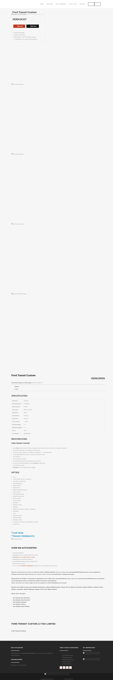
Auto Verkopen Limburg (19, 604)
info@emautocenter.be (68, 659)
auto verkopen (61, 572)
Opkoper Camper (98, 587)
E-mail (16, 389)
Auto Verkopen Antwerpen (20, 602)
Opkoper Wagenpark (29, 589)
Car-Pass (35, 463)
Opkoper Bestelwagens (39, 587)
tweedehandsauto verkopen (24, 572)
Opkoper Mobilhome (88, 587)
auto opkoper (25, 582)
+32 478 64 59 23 (66, 661)
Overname (16, 467)
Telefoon (17, 386)
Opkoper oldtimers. (52, 589)
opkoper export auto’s (72, 578)
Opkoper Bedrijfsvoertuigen (53, 587)
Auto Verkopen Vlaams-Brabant (21, 606)
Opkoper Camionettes (76, 587)
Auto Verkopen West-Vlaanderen (21, 600)
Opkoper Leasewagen (17, 589)
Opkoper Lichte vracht (41, 589)
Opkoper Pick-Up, (65, 587)
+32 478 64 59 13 (66, 664)
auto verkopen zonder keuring (42, 574)
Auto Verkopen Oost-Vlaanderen (21, 597)
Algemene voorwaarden (58, 679)
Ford (14, 375)
